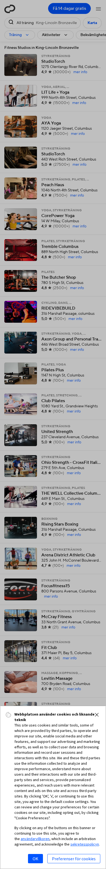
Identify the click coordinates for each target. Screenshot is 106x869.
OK (35, 858)
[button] (97, 715)
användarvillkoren (35, 838)
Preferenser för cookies (74, 858)
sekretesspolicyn (84, 844)
